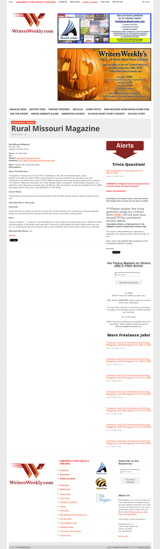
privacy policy (123, 536)
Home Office (93, 109)
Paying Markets (19, 122)
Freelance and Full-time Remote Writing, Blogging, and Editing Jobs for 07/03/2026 (128, 442)
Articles (78, 109)
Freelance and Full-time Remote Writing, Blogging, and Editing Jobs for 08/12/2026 (128, 343)
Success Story (136, 113)
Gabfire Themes (144, 547)
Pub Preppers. (131, 514)
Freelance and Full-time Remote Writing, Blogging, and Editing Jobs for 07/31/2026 (128, 376)
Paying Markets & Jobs (45, 113)
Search (147, 2)
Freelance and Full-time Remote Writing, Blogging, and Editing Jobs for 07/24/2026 (128, 392)
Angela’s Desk (18, 109)
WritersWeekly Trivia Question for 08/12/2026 (124, 171)
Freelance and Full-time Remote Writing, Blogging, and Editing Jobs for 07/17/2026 (128, 409)
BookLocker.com (136, 512)
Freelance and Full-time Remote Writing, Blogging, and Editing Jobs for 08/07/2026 (128, 360)
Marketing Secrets (73, 113)
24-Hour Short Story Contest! (106, 113)
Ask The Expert (19, 113)
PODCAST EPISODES (59, 109)
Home (11, 2)
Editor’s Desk (37, 109)
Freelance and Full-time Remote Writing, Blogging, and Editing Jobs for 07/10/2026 (128, 425)
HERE (117, 215)
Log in (109, 547)
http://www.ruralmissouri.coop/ (28, 158)
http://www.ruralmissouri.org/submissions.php (37, 160)
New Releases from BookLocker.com (126, 109)
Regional (30, 122)
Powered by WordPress (121, 547)
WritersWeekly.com (23, 547)
